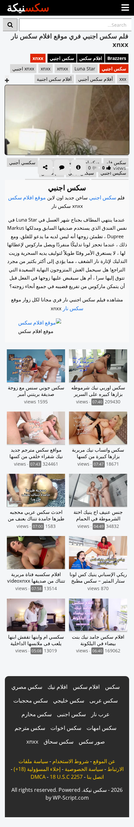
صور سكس (92, 741)
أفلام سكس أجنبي (95, 79)
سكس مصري (26, 686)
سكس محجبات (30, 700)
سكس (112, 686)
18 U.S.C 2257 (66, 776)
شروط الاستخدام (70, 761)
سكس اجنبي (62, 58)
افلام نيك (57, 686)
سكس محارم (36, 714)
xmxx (62, 68)
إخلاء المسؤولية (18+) (37, 769)
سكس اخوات (65, 728)
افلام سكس (90, 58)
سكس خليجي (68, 700)
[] (10, 24)
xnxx (38, 58)
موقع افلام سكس (27, 197)
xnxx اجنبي (23, 68)
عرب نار (100, 714)
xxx (122, 79)
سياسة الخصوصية (84, 769)
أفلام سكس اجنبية (54, 79)
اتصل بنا (95, 776)
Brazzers (116, 58)
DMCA (38, 776)
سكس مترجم (30, 728)
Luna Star (84, 68)
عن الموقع (104, 761)
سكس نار (73, 308)
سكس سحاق (59, 741)
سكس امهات (101, 728)
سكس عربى (103, 700)
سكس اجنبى (71, 714)
